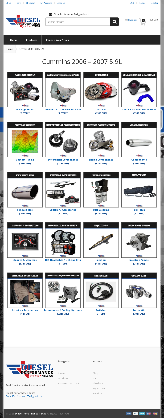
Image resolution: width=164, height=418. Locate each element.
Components (139, 159)
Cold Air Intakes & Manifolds (139, 109)
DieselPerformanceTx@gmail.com (24, 396)
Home (9, 48)
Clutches (101, 109)
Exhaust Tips (25, 209)
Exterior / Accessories (63, 209)
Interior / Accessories (25, 310)
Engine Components (101, 159)
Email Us (97, 393)
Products (63, 378)
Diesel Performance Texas (30, 413)
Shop (95, 373)
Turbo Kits (139, 310)
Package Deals (25, 109)
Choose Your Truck (68, 383)
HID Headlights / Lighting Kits (63, 259)
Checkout (98, 383)
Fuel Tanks (139, 209)
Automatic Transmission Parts (63, 109)
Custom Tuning (25, 159)
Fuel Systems (101, 209)
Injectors (101, 259)
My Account (99, 388)
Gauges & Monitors (25, 259)
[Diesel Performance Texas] (23, 21)
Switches (101, 310)
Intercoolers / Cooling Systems (63, 310)
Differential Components (63, 159)
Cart (95, 378)
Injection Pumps (139, 259)
